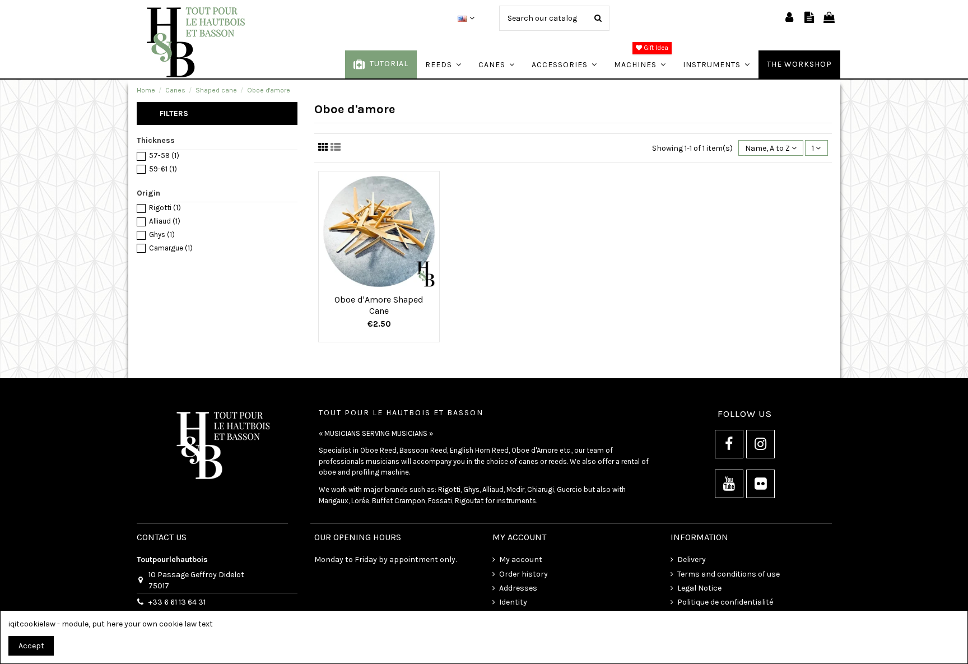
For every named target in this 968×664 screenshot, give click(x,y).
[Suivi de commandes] (809, 18)
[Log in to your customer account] (789, 18)
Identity (513, 602)
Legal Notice (699, 588)
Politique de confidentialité (725, 602)
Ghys (162, 234)
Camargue (171, 248)
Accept (31, 646)
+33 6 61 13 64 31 (177, 602)
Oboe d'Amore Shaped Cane (379, 304)
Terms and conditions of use (728, 574)
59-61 (163, 169)
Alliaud (164, 221)
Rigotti (165, 207)
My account (520, 559)
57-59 (164, 155)
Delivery (691, 559)
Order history (523, 574)
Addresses (518, 588)
